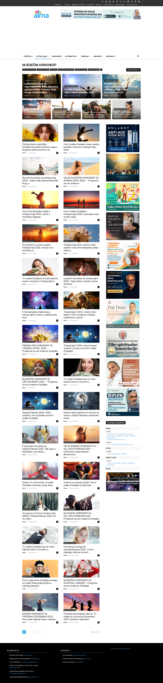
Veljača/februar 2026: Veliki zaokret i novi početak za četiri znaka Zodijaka (38, 415)
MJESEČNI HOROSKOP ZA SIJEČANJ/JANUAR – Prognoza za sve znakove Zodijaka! (80, 583)
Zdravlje (85, 56)
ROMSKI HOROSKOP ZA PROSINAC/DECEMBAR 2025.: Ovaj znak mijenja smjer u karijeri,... (40, 616)
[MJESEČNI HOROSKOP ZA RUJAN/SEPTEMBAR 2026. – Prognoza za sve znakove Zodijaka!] (36, 111)
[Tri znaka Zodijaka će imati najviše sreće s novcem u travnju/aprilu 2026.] (40, 267)
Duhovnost (57, 56)
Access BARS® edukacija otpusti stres (120, 444)
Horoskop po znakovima (66, 69)
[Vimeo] (128, 1)
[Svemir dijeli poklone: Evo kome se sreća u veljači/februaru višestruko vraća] (81, 401)
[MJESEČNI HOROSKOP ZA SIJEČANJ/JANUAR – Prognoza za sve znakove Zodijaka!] (81, 568)
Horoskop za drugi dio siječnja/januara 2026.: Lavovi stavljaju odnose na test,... (79, 549)
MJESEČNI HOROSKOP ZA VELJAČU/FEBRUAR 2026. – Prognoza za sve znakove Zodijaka (81, 516)
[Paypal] (113, 1)
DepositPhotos (126, 648)
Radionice (110, 56)
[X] (124, 1)
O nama (67, 4)
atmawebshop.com (79, 655)
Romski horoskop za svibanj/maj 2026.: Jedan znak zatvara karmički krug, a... (40, 180)
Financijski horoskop (29, 69)
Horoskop (54, 69)
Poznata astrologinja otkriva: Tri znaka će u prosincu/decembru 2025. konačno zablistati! (80, 616)
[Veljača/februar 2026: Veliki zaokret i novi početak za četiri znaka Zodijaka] (40, 401)
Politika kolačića (119, 4)
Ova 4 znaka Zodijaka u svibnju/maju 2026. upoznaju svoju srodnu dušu (81, 214)
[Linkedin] (109, 1)
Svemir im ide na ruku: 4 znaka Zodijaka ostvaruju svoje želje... (38, 484)
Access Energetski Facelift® (117, 454)
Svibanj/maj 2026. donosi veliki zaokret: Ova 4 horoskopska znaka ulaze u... (81, 248)
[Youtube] (139, 1)
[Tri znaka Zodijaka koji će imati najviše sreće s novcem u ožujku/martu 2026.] (81, 367)
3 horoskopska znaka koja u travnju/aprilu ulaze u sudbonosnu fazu (39, 315)
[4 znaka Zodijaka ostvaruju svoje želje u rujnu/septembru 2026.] (81, 86)
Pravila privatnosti (132, 4)
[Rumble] (117, 1)
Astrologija (41, 56)
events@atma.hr (14, 668)
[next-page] (42, 632)
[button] (138, 56)
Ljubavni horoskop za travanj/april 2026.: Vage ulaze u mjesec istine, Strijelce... (81, 281)
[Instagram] (106, 1)
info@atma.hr (28, 655)
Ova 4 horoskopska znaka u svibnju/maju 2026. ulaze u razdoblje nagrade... (36, 214)
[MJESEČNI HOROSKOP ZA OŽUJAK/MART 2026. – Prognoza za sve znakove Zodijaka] (40, 367)
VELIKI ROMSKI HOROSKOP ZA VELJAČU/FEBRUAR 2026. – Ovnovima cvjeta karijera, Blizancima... (80, 450)
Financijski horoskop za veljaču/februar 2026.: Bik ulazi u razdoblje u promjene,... (39, 449)
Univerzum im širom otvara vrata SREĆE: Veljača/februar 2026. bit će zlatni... (39, 516)
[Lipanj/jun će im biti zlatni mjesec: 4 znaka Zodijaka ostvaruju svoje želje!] (66, 111)
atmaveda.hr (79, 662)
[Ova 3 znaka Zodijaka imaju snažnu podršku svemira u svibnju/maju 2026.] (81, 132)
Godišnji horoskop (43, 69)
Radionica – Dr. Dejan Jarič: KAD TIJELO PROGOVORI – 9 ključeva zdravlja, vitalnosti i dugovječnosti (121, 436)
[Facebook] (102, 1)
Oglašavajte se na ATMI (78, 4)
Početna (27, 56)
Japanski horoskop (81, 69)
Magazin (97, 56)
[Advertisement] (81, 37)
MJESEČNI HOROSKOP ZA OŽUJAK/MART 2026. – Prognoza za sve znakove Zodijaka (40, 382)
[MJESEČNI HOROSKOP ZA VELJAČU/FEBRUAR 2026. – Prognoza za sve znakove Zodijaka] (81, 501)
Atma (26, 96)
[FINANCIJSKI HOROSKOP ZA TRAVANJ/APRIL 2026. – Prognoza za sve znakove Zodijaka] (40, 334)
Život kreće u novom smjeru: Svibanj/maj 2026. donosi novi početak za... (37, 248)
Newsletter (90, 4)
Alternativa (70, 56)
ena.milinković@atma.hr (17, 673)
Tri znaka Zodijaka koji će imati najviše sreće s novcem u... (79, 380)
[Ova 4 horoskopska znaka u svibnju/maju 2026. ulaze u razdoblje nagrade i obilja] (40, 200)
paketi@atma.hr (33, 677)
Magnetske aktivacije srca (116, 439)
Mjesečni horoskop (31, 80)
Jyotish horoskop (94, 69)
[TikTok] (120, 1)
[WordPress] (135, 1)
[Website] (131, 1)
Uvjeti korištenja (108, 4)
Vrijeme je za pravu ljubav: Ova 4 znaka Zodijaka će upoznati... (80, 484)
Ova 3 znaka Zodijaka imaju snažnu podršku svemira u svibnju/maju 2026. (81, 147)
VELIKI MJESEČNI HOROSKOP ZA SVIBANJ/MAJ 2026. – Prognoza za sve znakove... (81, 180)
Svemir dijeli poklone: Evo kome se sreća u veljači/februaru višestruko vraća (81, 415)
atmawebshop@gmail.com (29, 662)
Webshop (98, 4)
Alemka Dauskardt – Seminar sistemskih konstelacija (120, 464)
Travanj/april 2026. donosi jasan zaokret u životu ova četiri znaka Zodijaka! (80, 348)
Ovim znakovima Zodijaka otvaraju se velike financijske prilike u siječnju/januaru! (39, 583)
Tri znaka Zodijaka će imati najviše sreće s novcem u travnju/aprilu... (40, 280)
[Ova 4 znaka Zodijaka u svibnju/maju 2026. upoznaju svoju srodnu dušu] (81, 200)
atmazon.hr (87, 659)
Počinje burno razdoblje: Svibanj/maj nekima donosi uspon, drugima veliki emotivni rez (39, 147)
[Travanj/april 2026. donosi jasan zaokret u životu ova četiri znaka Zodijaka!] (81, 334)
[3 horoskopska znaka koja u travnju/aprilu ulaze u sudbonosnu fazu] (40, 300)
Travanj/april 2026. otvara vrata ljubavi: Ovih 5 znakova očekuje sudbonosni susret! (80, 315)
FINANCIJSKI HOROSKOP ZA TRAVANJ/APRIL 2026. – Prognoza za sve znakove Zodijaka (40, 348)
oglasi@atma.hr (35, 659)
